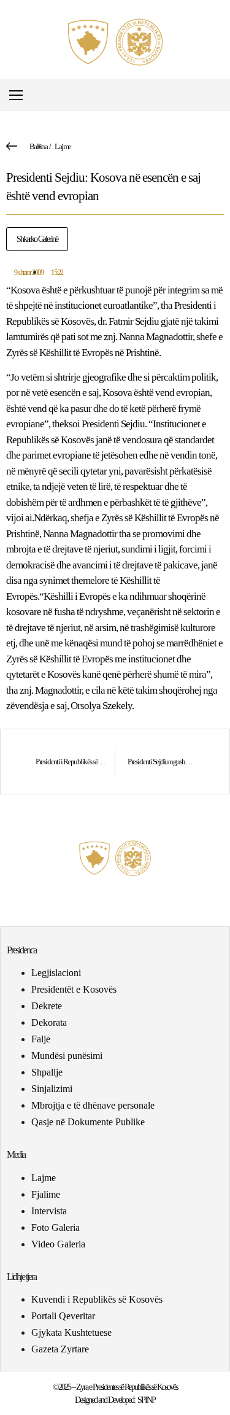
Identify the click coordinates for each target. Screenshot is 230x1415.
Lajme (63, 146)
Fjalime (45, 1194)
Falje (40, 1039)
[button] (220, 95)
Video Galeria (58, 1244)
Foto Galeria (55, 1227)
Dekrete (46, 1006)
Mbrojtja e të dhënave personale (93, 1105)
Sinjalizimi (51, 1089)
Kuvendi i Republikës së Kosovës (97, 1299)
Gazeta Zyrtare (60, 1349)
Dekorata (49, 1022)
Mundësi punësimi (66, 1055)
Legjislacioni (56, 972)
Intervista (49, 1211)
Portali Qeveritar (63, 1316)
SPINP (146, 1400)
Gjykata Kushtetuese (71, 1332)
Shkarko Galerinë (37, 239)
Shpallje (47, 1072)
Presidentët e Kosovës (74, 989)
